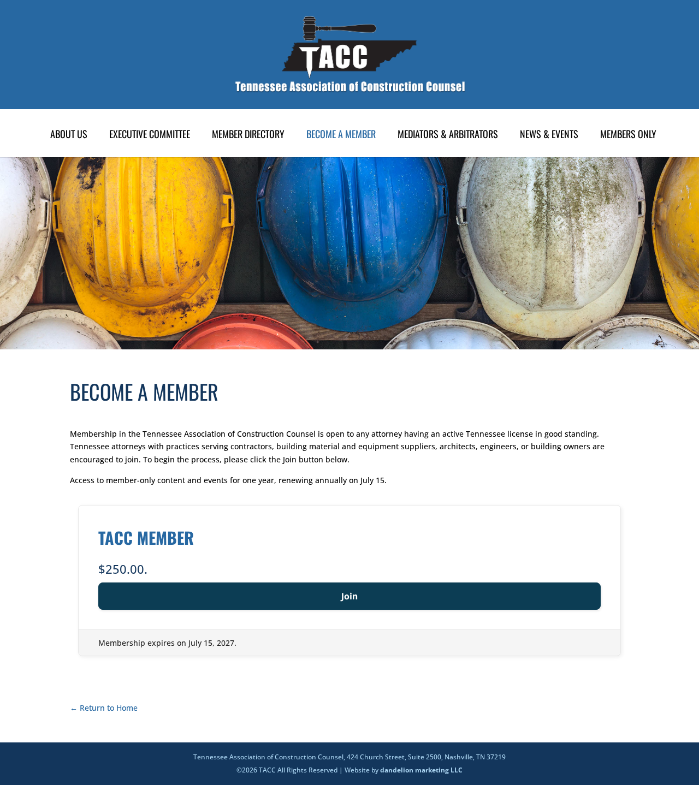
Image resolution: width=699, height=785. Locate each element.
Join (349, 596)
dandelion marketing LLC (421, 770)
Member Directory (248, 135)
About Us (68, 135)
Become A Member (341, 135)
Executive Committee (149, 135)
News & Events (549, 135)
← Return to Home (104, 708)
